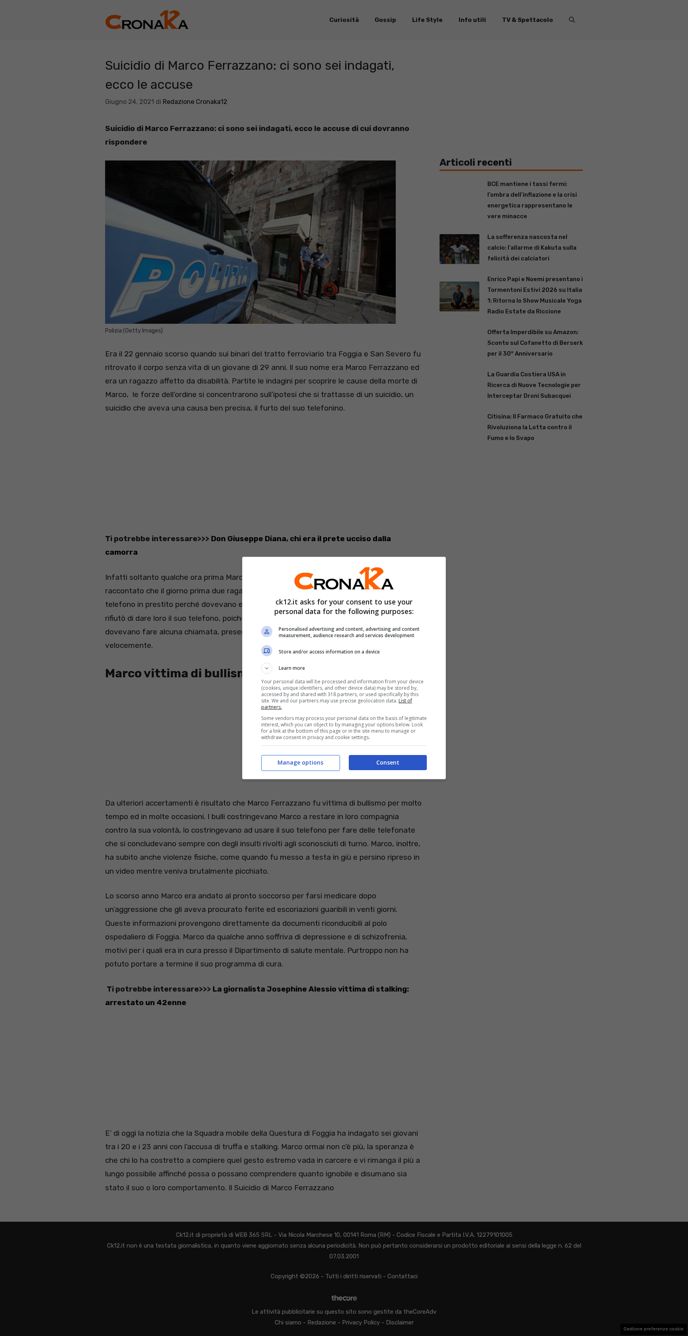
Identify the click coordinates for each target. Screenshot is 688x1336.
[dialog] (344, 668)
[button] (344, 668)
